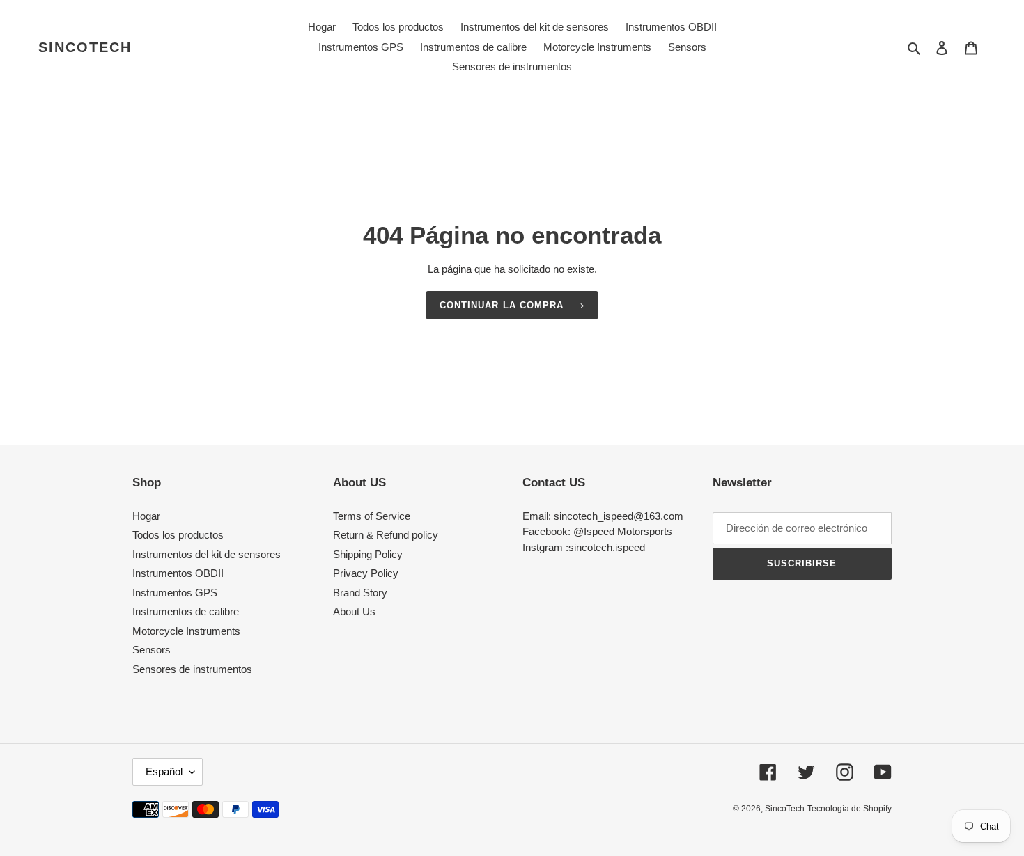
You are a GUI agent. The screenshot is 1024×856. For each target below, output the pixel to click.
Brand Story (360, 593)
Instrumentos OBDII (178, 573)
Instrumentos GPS (174, 593)
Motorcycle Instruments (186, 631)
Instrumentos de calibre (185, 611)
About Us (354, 611)
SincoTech (85, 47)
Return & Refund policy (385, 535)
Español (164, 771)
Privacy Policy (365, 573)
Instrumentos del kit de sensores (206, 554)
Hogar (146, 516)
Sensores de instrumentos (192, 669)
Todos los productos (178, 535)
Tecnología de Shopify (849, 809)
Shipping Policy (368, 554)
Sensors (151, 650)
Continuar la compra (502, 305)
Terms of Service (371, 516)
